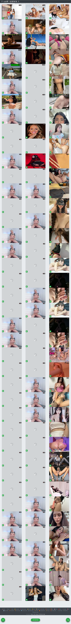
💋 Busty (59, 609)
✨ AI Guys (48, 610)
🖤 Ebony (7, 609)
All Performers (41, 614)
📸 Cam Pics (65, 610)
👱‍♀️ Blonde (37, 609)
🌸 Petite (55, 609)
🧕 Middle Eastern (23, 609)
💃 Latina (11, 609)
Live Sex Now (35, 619)
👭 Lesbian (64, 609)
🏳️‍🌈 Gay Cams (11, 610)
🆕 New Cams (5, 610)
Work (34, 614)
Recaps (37, 614)
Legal (44, 614)
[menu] (3, 620)
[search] (68, 620)
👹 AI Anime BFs (53, 610)
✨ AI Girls (36, 610)
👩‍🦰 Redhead (47, 609)
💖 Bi (68, 609)
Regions (32, 614)
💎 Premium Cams (24, 610)
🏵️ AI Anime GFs (42, 610)
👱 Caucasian (16, 609)
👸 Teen (33, 609)
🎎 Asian (3, 609)
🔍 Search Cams (35, 612)
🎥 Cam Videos (59, 610)
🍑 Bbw (52, 609)
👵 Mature (29, 609)
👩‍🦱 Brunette (42, 609)
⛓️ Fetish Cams (30, 610)
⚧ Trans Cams (17, 610)
